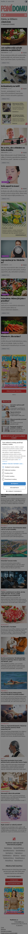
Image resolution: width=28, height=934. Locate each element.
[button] (14, 464)
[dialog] (14, 467)
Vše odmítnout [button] (14, 487)
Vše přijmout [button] (14, 483)
